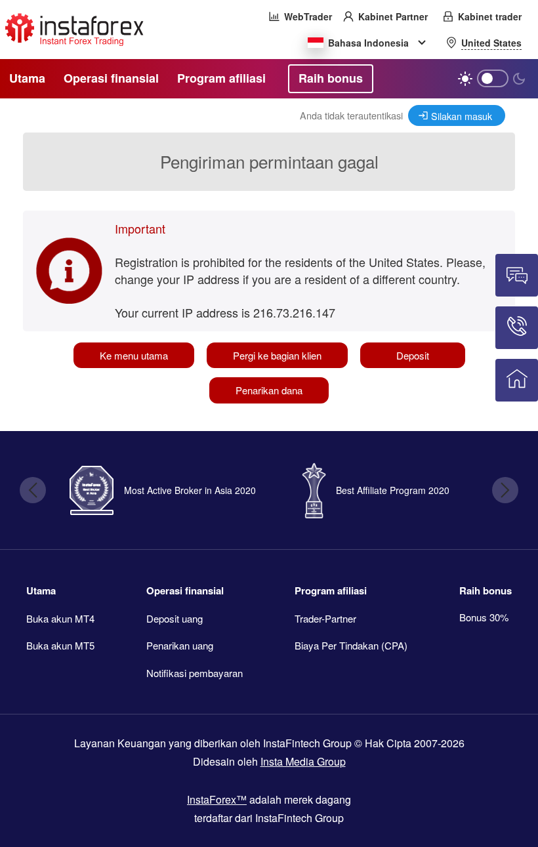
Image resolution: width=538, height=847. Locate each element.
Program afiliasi (331, 590)
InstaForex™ (217, 799)
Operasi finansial (185, 590)
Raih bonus (485, 590)
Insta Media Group (303, 761)
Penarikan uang (179, 645)
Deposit (412, 355)
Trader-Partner (325, 618)
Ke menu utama (134, 355)
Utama (41, 590)
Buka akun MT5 (60, 645)
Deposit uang (174, 618)
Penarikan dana (269, 390)
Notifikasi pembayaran (194, 673)
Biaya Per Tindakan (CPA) (351, 645)
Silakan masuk (461, 116)
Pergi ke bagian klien (277, 355)
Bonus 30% (483, 617)
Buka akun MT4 (60, 618)
